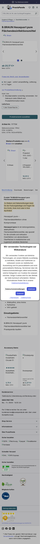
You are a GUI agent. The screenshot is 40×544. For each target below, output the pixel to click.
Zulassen (20, 293)
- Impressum (14, 298)
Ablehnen (31, 289)
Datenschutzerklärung (20, 283)
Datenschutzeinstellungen (15, 289)
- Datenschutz (25, 298)
